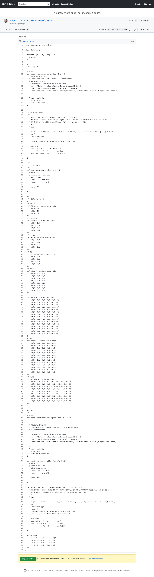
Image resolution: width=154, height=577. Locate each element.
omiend (13, 20)
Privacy (51, 570)
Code (10, 29)
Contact (87, 570)
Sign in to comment (95, 559)
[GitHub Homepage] (25, 570)
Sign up (147, 4)
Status (66, 570)
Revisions (23, 29)
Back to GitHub (67, 4)
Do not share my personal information (117, 570)
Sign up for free (28, 559)
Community (73, 570)
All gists (55, 4)
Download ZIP (144, 29)
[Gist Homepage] (9, 4)
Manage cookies (97, 570)
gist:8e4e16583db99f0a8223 (36, 20)
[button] (130, 29)
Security (59, 570)
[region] (77, 297)
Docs (81, 570)
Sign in (138, 4)
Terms (45, 570)
